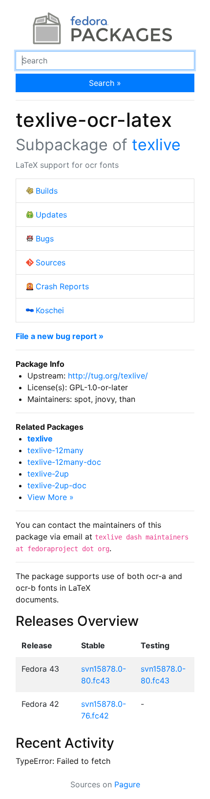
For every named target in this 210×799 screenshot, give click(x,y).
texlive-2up (48, 474)
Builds (47, 191)
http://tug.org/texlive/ (108, 375)
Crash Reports (62, 286)
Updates (51, 215)
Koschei (50, 310)
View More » (50, 497)
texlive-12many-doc (64, 462)
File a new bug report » (60, 336)
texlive (156, 144)
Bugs (45, 238)
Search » (105, 83)
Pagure (127, 784)
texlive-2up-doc (56, 485)
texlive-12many (55, 450)
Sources (50, 262)
